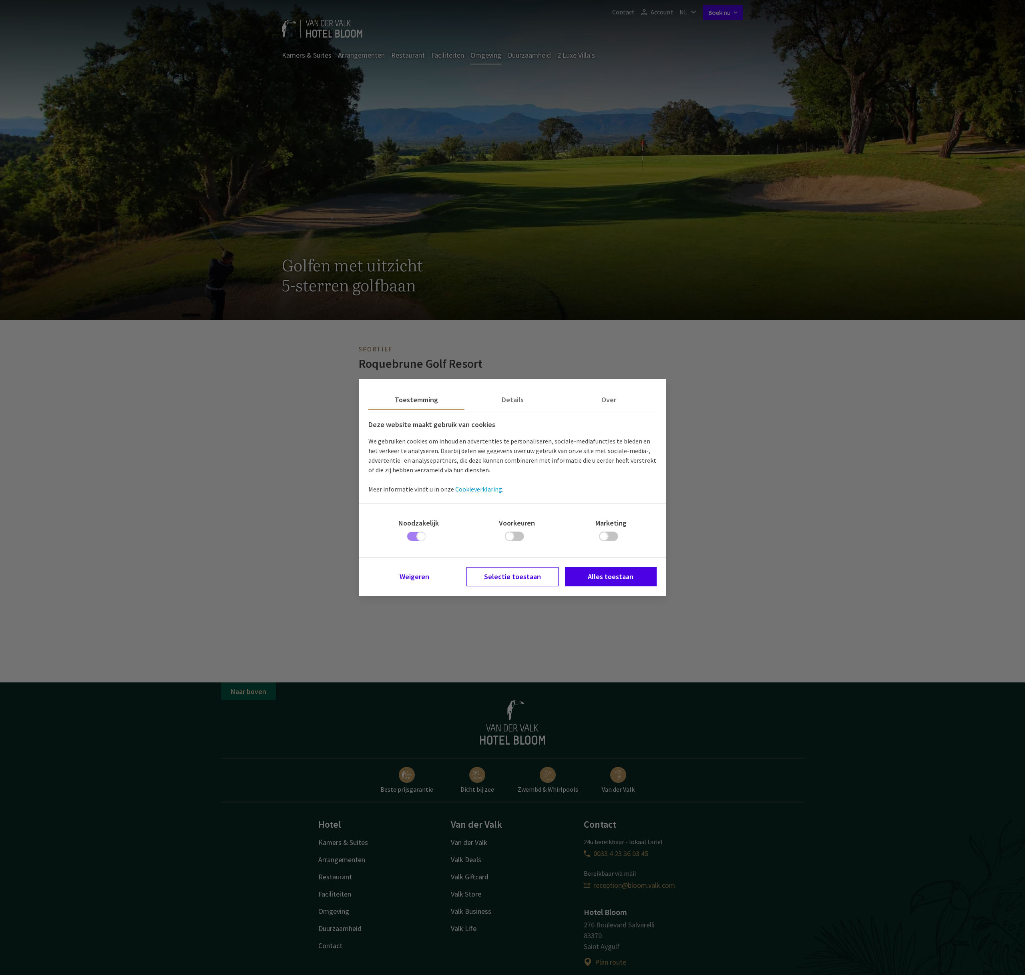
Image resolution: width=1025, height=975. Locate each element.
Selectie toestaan (512, 576)
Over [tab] (608, 399)
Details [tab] (513, 399)
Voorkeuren (517, 523)
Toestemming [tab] (416, 399)
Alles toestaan (610, 576)
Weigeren (414, 576)
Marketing (611, 523)
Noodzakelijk (418, 523)
